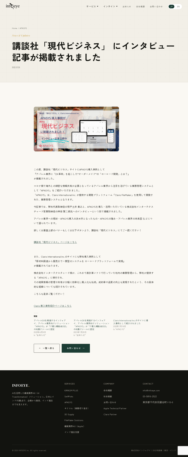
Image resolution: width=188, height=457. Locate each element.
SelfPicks (68, 396)
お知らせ (126, 6)
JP (171, 6)
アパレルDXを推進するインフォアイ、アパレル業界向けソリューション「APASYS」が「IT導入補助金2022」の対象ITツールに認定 (51, 325)
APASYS (23, 28)
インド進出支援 (71, 432)
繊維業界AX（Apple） (74, 426)
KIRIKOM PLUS (71, 390)
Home (14, 28)
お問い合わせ (156, 6)
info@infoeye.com (151, 390)
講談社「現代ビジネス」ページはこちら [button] (55, 242)
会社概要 (140, 6)
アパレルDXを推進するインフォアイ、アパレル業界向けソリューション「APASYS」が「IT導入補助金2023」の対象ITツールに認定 (91, 325)
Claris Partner (110, 414)
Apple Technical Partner (115, 408)
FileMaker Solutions (73, 420)
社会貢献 (108, 396)
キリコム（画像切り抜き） (77, 408)
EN (178, 6)
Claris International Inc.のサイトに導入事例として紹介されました (130, 322)
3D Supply (69, 414)
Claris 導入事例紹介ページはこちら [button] (53, 305)
